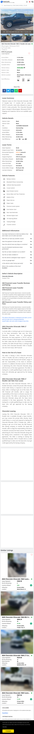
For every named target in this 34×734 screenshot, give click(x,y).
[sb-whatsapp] (16, 90)
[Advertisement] (17, 465)
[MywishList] (29, 2)
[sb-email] (20, 90)
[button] (32, 2)
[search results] (27, 2)
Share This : (17, 87)
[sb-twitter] (8, 90)
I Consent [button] (8, 731)
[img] (17, 21)
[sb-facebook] (4, 90)
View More (5, 726)
